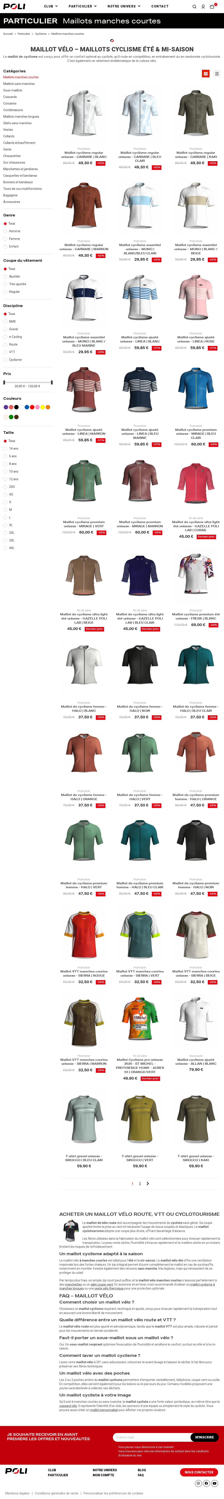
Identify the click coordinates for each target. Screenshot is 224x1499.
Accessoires (11, 202)
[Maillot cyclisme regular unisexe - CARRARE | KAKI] (196, 114)
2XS (12, 487)
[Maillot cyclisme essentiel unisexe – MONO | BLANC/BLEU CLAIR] (140, 207)
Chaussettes (12, 156)
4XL (11, 548)
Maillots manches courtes (21, 77)
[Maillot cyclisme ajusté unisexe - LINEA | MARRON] (84, 391)
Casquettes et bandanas (20, 175)
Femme (14, 239)
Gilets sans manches (17, 123)
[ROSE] (37, 407)
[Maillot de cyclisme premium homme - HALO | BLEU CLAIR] (140, 845)
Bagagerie (10, 195)
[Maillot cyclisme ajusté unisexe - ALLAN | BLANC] (196, 1021)
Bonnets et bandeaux (18, 182)
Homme (14, 231)
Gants (7, 149)
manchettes (73, 1284)
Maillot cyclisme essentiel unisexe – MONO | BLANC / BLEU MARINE (83, 341)
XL (11, 525)
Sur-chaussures (14, 162)
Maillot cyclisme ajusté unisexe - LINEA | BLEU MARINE (139, 434)
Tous (11, 223)
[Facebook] (206, 1483)
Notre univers (105, 1470)
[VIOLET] (6, 407)
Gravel (13, 329)
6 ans (13, 456)
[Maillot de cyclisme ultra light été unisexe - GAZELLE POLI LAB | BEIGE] (84, 576)
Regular (14, 291)
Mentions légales (17, 1493)
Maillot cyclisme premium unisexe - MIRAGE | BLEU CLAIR (196, 434)
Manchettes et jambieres (20, 169)
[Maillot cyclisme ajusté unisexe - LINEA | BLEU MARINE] (140, 391)
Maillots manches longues (21, 116)
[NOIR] (16, 407)
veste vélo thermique (109, 1288)
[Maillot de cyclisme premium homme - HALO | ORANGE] (196, 757)
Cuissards (10, 97)
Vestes (8, 129)
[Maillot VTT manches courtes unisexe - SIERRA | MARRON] (84, 1021)
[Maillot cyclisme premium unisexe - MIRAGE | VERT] (84, 484)
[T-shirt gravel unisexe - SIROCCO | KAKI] (196, 1118)
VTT (12, 352)
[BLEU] (26, 407)
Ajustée (14, 276)
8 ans (13, 464)
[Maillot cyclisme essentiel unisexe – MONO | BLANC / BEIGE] (196, 207)
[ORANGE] (48, 407)
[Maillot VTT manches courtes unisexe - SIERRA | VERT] (140, 933)
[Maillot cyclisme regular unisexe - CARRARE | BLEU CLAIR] (140, 114)
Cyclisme (15, 359)
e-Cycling (15, 337)
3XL (11, 540)
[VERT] (11, 417)
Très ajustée (17, 284)
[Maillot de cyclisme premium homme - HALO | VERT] (84, 845)
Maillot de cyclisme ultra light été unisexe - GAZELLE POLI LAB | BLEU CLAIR (140, 619)
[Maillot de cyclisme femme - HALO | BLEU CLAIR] (196, 668)
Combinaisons (13, 110)
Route (13, 344)
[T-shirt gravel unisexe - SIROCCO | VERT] (140, 1118)
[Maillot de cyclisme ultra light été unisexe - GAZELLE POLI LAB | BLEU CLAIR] (140, 576)
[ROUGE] (32, 407)
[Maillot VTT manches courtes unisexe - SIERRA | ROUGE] (84, 933)
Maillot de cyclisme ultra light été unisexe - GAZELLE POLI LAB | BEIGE (84, 619)
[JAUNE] (42, 407)
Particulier (58, 1475)
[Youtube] (214, 1483)
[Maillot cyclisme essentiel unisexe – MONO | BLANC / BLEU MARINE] (84, 299)
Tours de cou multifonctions (22, 188)
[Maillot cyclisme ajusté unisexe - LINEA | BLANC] (140, 299)
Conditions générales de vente (56, 1493)
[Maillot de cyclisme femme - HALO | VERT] (140, 757)
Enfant (14, 246)
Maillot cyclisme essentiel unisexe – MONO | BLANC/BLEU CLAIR (140, 249)
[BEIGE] (6, 417)
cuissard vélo (68, 1406)
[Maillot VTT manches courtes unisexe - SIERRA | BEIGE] (196, 933)
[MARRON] (16, 417)
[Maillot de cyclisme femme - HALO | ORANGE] (84, 757)
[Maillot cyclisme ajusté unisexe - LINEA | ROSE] (196, 299)
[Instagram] (198, 1483)
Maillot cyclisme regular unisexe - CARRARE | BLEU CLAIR (140, 157)
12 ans (13, 479)
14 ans (13, 448)
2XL (11, 532)
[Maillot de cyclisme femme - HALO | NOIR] (140, 668)
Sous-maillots (12, 90)
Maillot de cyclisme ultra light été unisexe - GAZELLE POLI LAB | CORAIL (196, 526)
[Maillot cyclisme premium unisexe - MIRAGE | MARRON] (140, 484)
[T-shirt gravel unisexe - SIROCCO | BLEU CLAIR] (84, 1118)
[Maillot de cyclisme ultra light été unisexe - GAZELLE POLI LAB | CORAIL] (196, 484)
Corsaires (9, 103)
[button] (194, 6)
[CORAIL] (11, 407)
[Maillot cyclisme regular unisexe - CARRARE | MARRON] (84, 207)
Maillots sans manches (19, 84)
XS (11, 494)
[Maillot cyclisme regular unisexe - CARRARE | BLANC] (84, 114)
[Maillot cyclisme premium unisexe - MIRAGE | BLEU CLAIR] (196, 391)
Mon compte (103, 1475)
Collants (8, 136)
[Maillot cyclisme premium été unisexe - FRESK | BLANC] (196, 576)
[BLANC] (21, 407)
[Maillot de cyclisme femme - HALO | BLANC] (84, 668)
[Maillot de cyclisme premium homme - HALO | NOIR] (196, 845)
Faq (141, 1475)
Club (52, 1470)
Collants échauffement (19, 143)
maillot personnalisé (104, 1410)
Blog (142, 1470)
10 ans (13, 471)
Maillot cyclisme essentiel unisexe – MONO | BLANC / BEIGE (195, 249)
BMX (12, 321)
